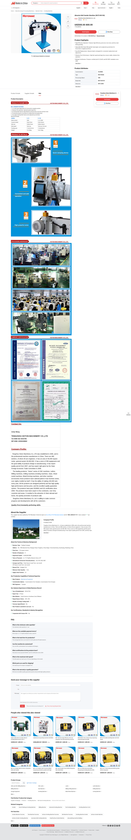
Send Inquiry (85, 32)
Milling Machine (14, 788)
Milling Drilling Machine (71, 788)
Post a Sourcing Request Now (53, 706)
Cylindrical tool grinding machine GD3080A (43, 737)
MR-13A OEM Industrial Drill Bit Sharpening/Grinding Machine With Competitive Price (86, 770)
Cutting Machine (97, 791)
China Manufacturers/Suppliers (53, 830)
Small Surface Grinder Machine (57, 818)
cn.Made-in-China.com (79, 831)
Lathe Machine (96, 786)
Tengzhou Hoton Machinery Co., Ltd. (86, 18)
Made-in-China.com (59, 831)
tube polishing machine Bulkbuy (74, 818)
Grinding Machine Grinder (82, 814)
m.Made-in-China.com (69, 831)
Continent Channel (83, 830)
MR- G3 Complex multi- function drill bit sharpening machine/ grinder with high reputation (42, 770)
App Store (15, 825)
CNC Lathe (40, 786)
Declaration (81, 834)
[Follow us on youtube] (115, 825)
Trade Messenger (35, 825)
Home (12, 11)
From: (18, 685)
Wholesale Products (65, 830)
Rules (119, 8)
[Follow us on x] (110, 825)
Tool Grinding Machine (70, 807)
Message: (17, 693)
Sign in (118, 4)
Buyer (85, 8)
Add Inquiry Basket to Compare (41, 56)
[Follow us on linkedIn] (119, 825)
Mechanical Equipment (27, 579)
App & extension (101, 8)
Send (22, 706)
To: (18, 689)
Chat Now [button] (110, 32)
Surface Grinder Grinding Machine (20, 818)
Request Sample (101, 35)
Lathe (67, 786)
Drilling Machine (96, 788)
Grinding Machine (48, 11)
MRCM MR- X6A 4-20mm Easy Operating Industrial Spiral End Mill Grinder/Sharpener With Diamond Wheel (87, 739)
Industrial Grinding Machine (55, 807)
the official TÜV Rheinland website (55, 515)
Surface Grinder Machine (97, 814)
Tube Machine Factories (33, 814)
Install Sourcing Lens (49, 825)
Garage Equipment (15, 791)
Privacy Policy (89, 834)
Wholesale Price (74, 830)
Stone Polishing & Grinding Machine (27, 807)
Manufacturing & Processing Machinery (24, 11)
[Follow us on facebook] (108, 825)
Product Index (91, 830)
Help (93, 8)
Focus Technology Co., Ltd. (54, 834)
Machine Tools (39, 11)
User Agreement (74, 834)
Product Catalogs (32, 783)
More (12, 821)
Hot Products (34, 830)
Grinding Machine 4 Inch (84, 807)
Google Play (24, 825)
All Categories (16, 8)
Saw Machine (41, 788)
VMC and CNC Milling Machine (18, 786)
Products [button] (35, 3)
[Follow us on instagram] (112, 825)
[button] (81, 3)
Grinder (14, 807)
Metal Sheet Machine (70, 791)
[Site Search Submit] (86, 3)
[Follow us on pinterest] (117, 825)
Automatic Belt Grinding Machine (39, 818)
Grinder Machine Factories (18, 814)
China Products (42, 830)
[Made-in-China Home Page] (19, 3)
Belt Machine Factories (67, 814)
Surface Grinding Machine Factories (50, 814)
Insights (97, 830)
